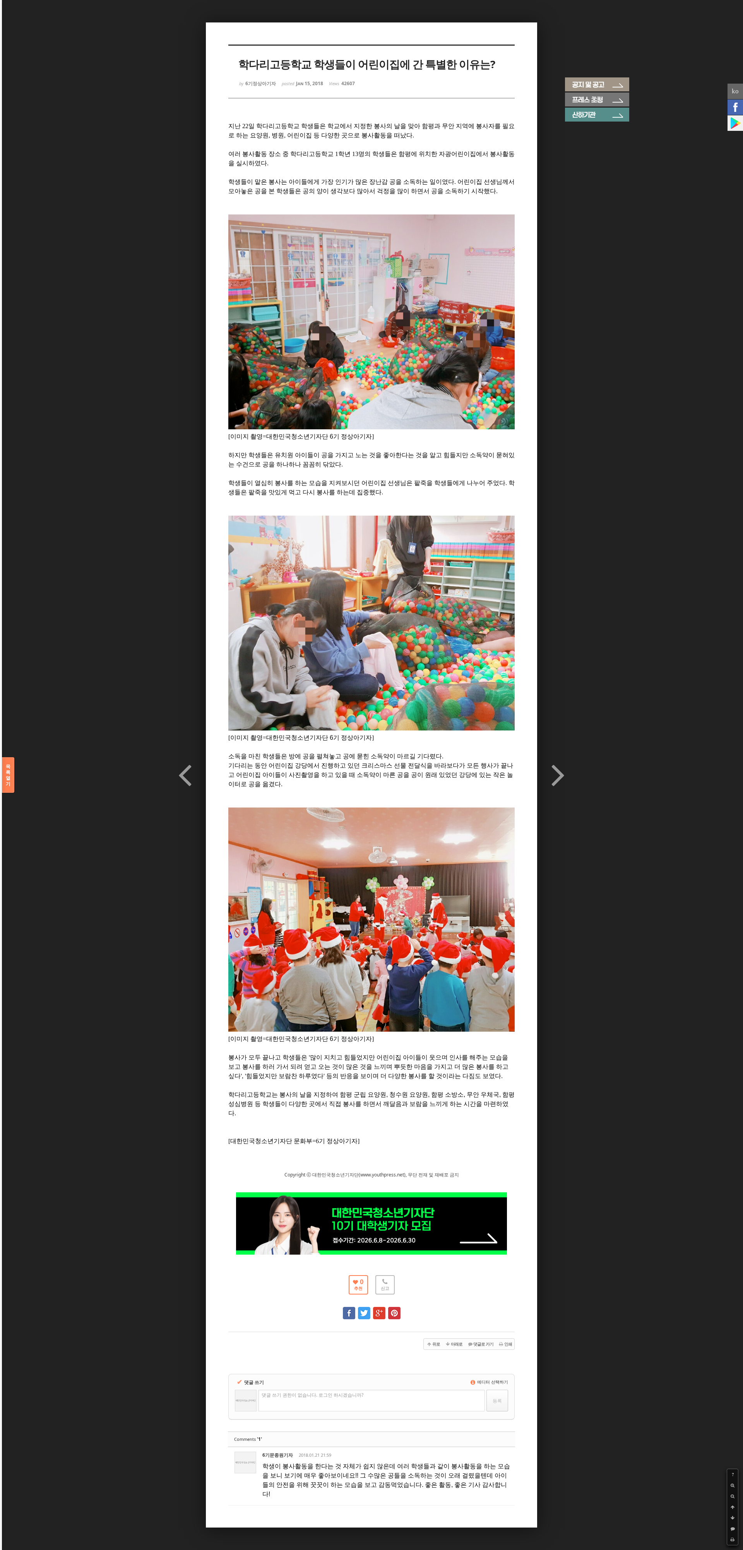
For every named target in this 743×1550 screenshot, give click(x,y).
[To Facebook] (349, 1309)
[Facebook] (735, 107)
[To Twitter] (364, 1309)
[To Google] (379, 1309)
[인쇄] (732, 1539)
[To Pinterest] (394, 1309)
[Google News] (735, 123)
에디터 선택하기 (492, 1382)
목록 (8, 775)
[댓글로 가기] (732, 1528)
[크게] (732, 1485)
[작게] (732, 1496)
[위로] (732, 1507)
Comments (248, 1439)
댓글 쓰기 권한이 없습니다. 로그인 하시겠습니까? (312, 1395)
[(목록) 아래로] (732, 1517)
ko (735, 91)
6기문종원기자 (277, 1455)
